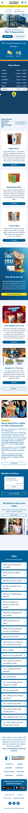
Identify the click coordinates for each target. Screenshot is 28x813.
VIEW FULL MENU (21, 123)
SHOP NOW (14, 382)
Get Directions (20, 36)
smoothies (15, 457)
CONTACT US (9, 764)
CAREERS (20, 764)
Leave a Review (14, 515)
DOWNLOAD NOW (6, 6)
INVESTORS (20, 771)
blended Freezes (14, 442)
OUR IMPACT (19, 768)
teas (16, 455)
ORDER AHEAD (7, 36)
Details (14, 486)
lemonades (11, 455)
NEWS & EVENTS (9, 771)
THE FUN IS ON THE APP (17, 6)
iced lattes (6, 440)
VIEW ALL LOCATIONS (14, 493)
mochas (11, 440)
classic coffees (21, 439)
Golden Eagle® (19, 444)
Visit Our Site (14, 463)
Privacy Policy (8, 798)
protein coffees (5, 442)
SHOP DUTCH (9, 775)
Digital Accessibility (19, 798)
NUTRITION (19, 775)
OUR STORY (8, 768)
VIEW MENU (14, 165)
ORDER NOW (14, 342)
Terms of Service (9, 795)
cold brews (19, 440)
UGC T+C (20, 795)
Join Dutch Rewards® (14, 294)
